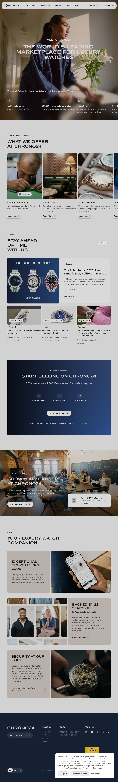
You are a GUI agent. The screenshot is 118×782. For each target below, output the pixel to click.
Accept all (63, 774)
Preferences (95, 774)
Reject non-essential (79, 774)
